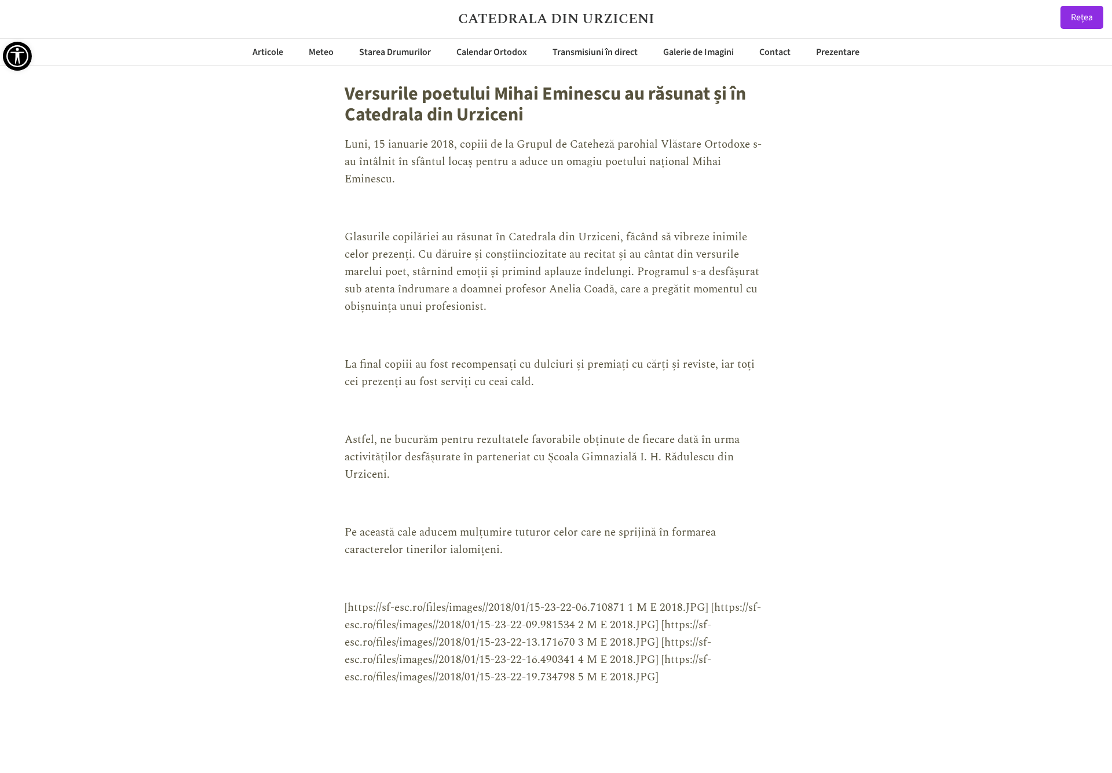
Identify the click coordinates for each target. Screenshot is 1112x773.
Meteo (321, 52)
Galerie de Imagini (698, 52)
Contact (775, 52)
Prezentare (837, 52)
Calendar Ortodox (491, 52)
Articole (268, 52)
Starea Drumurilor (395, 52)
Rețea (1082, 17)
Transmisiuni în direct (595, 52)
